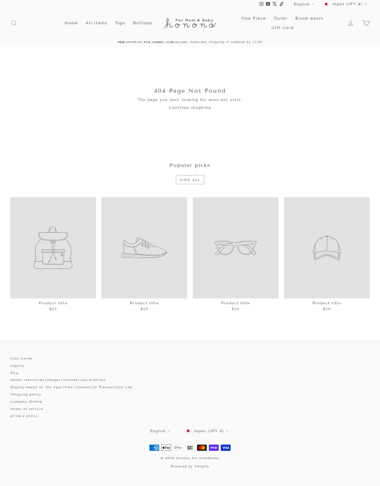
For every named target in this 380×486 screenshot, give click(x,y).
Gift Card (282, 27)
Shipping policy (26, 394)
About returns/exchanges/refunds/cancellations (58, 380)
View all (190, 180)
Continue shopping (190, 107)
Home (71, 23)
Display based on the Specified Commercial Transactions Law (71, 387)
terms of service (26, 409)
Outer (281, 18)
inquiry (17, 365)
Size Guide (21, 358)
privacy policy (24, 416)
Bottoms (143, 23)
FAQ (14, 373)
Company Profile (26, 401)
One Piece (253, 18)
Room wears (309, 18)
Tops (120, 23)
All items (96, 23)
